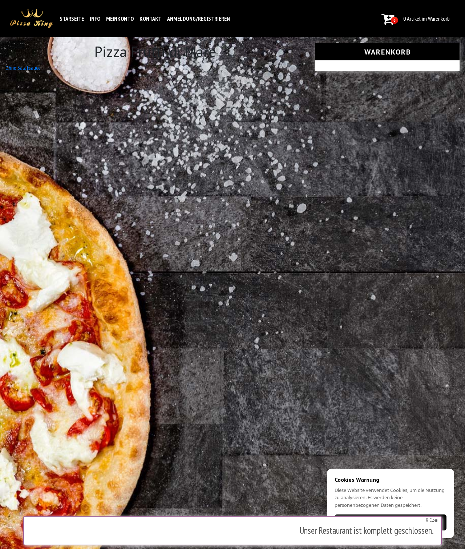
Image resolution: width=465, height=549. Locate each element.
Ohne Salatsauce (23, 67)
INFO (95, 18)
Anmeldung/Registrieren (198, 18)
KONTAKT (150, 18)
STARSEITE (72, 18)
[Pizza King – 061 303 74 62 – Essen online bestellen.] (31, 18)
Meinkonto (120, 18)
